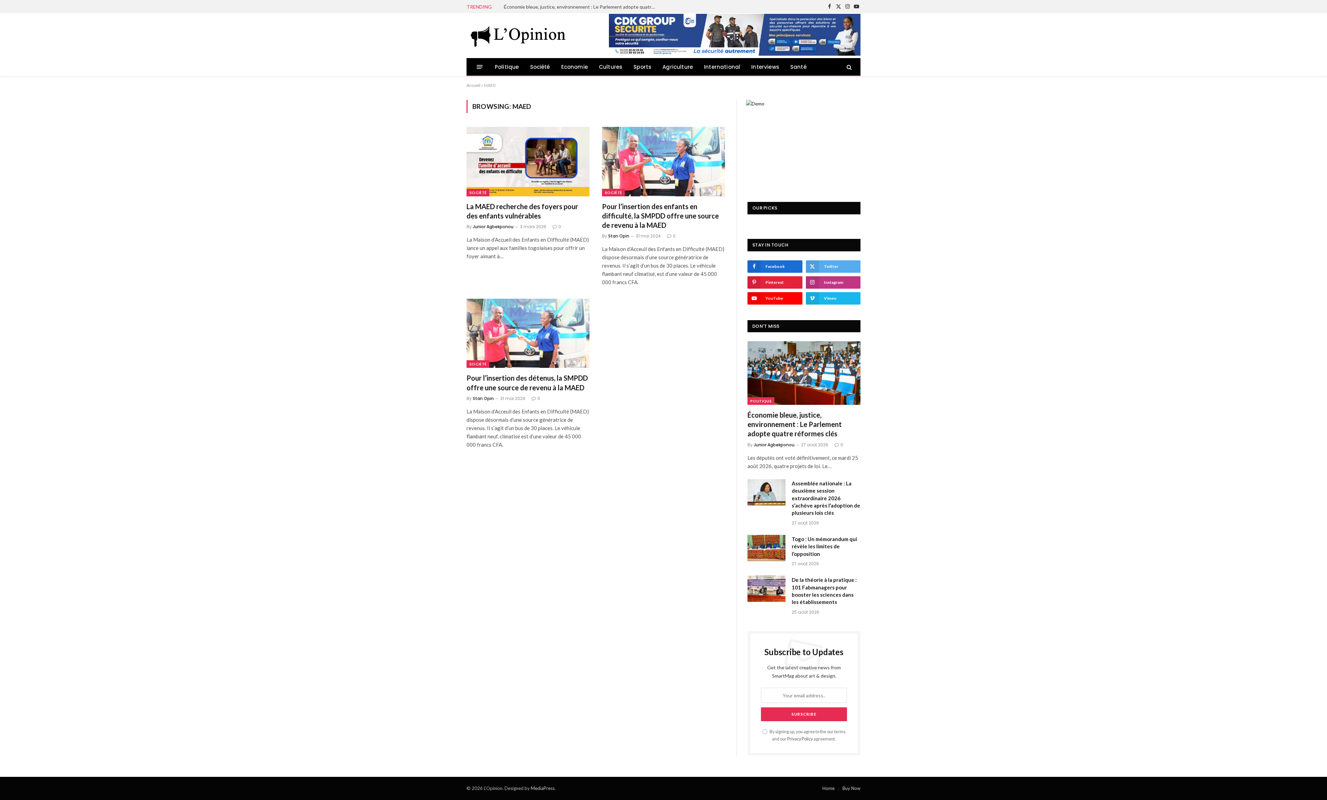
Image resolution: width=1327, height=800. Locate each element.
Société (540, 67)
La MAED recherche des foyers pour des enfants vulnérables (522, 211)
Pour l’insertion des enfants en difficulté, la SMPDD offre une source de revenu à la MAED (660, 215)
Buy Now (851, 788)
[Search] (848, 67)
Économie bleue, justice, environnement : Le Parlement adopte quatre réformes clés (794, 424)
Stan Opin (618, 236)
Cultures (610, 67)
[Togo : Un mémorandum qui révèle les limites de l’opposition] (766, 548)
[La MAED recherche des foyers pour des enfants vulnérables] (528, 161)
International (722, 67)
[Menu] (480, 67)
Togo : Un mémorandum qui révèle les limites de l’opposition (824, 546)
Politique (507, 67)
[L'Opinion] (518, 36)
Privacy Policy (800, 739)
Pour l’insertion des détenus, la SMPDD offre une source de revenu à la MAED (527, 382)
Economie (574, 67)
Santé (798, 67)
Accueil (473, 85)
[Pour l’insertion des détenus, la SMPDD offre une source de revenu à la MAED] (528, 333)
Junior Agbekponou (493, 227)
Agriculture (677, 67)
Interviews (765, 67)
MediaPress (543, 788)
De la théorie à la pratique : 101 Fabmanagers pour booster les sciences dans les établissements (824, 591)
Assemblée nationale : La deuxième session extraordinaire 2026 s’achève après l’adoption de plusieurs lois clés (581, 7)
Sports (642, 67)
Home (828, 788)
